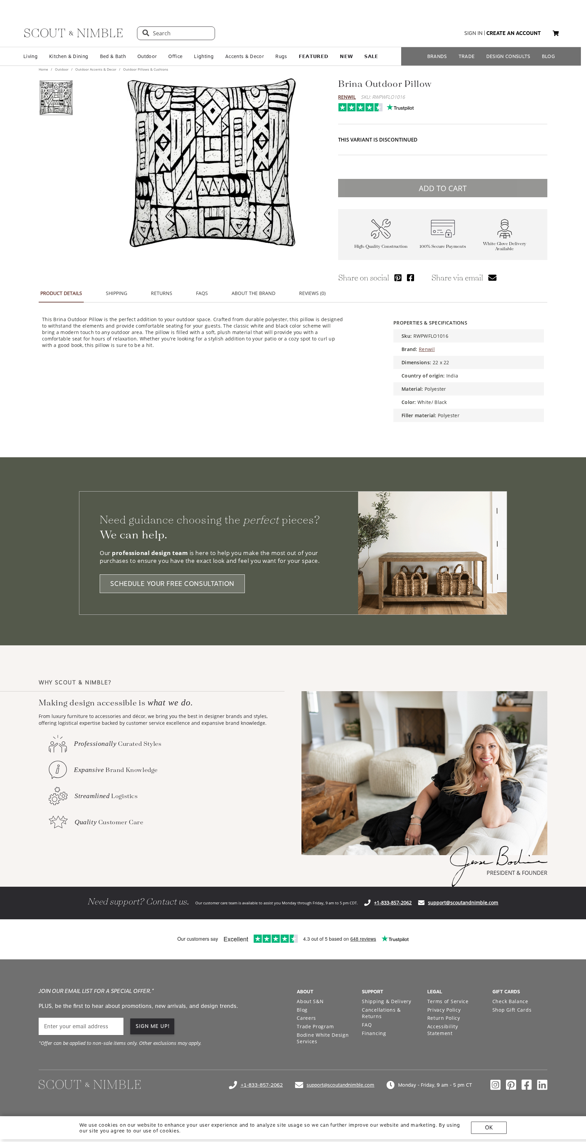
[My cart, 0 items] (556, 33)
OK (489, 1127)
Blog (302, 1010)
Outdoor (147, 56)
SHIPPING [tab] (116, 293)
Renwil (347, 97)
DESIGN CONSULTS (508, 56)
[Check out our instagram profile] (495, 1085)
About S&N (310, 1001)
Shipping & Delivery (386, 1001)
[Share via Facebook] (410, 277)
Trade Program (315, 1026)
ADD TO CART (443, 188)
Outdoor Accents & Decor (95, 69)
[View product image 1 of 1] (56, 98)
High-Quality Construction (381, 246)
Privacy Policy (444, 1010)
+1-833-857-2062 (393, 902)
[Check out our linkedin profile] (542, 1085)
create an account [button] (513, 33)
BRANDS (437, 56)
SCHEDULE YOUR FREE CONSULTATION (172, 584)
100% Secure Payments (442, 246)
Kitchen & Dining (68, 56)
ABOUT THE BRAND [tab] (253, 293)
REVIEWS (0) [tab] (312, 293)
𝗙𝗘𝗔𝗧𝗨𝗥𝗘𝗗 (314, 56)
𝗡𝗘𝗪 (346, 56)
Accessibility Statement (442, 1029)
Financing (374, 1033)
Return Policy (443, 1018)
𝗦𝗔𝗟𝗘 (371, 56)
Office (175, 56)
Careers (306, 1018)
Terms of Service (448, 1001)
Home (44, 69)
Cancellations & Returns (381, 1013)
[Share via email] (492, 277)
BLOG (548, 56)
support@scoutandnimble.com (463, 902)
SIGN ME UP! (153, 1026)
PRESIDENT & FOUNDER (517, 873)
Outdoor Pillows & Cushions (145, 69)
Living (30, 56)
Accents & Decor (244, 56)
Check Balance (510, 1001)
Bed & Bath (113, 56)
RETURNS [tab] (161, 293)
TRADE (466, 56)
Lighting (204, 56)
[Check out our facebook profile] (527, 1085)
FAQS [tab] (202, 293)
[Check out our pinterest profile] (511, 1085)
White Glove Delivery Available (504, 246)
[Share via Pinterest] (398, 277)
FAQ (367, 1024)
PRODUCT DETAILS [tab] (61, 293)
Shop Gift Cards (512, 1010)
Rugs (281, 56)
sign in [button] (473, 33)
